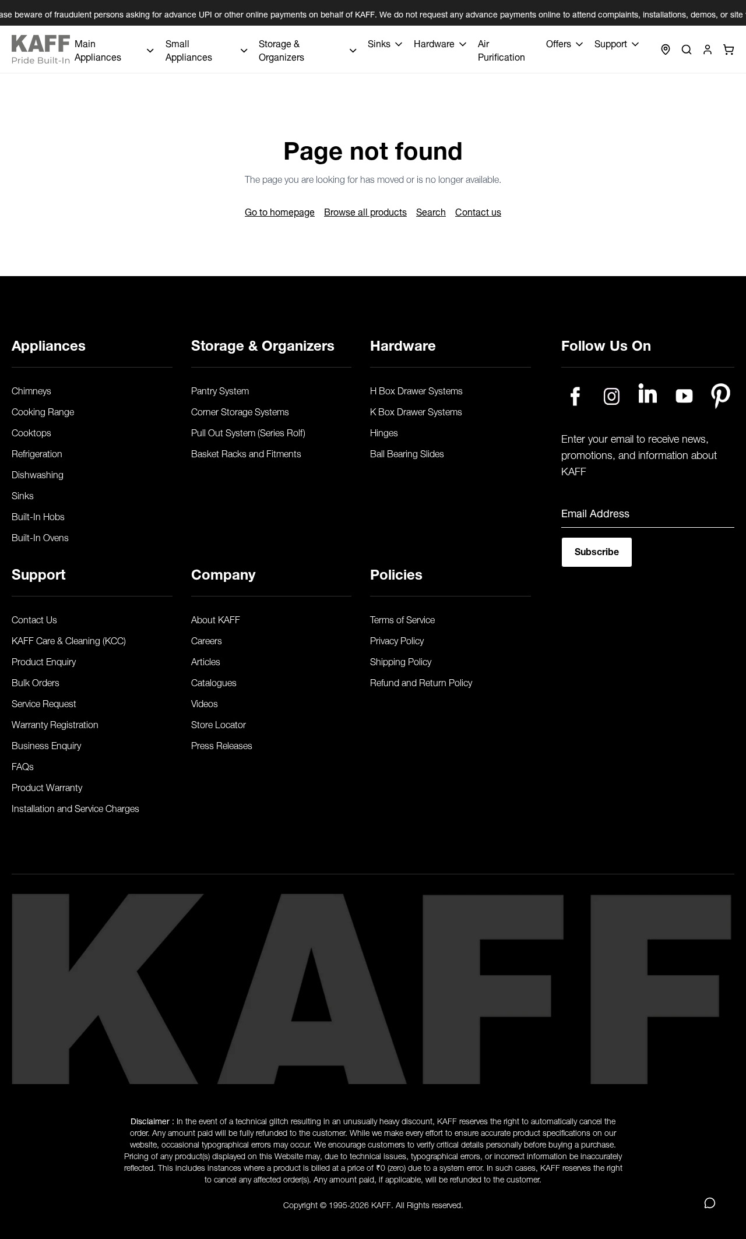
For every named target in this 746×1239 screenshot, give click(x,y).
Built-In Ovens (40, 536)
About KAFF (215, 618)
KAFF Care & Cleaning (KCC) (69, 639)
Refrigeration (37, 452)
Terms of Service (402, 618)
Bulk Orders (35, 681)
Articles (205, 660)
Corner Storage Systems (240, 411)
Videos (204, 702)
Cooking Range (43, 411)
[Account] (707, 49)
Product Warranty (47, 786)
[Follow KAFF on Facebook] (575, 396)
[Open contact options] (710, 1203)
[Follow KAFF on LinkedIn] (647, 396)
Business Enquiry (46, 744)
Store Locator (218, 723)
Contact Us (34, 618)
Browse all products (365, 211)
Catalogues (214, 681)
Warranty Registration (55, 723)
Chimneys (31, 390)
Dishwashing (38, 473)
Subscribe (597, 550)
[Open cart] (728, 49)
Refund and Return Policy (421, 681)
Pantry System (220, 390)
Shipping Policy (400, 660)
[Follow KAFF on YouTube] (684, 396)
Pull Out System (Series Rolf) (248, 431)
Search (431, 211)
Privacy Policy (397, 639)
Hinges (384, 431)
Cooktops (31, 431)
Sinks (23, 494)
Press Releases (221, 744)
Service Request (44, 702)
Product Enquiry (44, 660)
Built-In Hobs (38, 515)
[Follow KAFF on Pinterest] (720, 396)
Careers (206, 639)
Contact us (478, 211)
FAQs (23, 765)
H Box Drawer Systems (416, 390)
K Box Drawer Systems (416, 411)
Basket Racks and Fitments (246, 452)
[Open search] (686, 49)
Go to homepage (280, 211)
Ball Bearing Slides (407, 452)
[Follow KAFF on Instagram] (611, 396)
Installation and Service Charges (75, 807)
